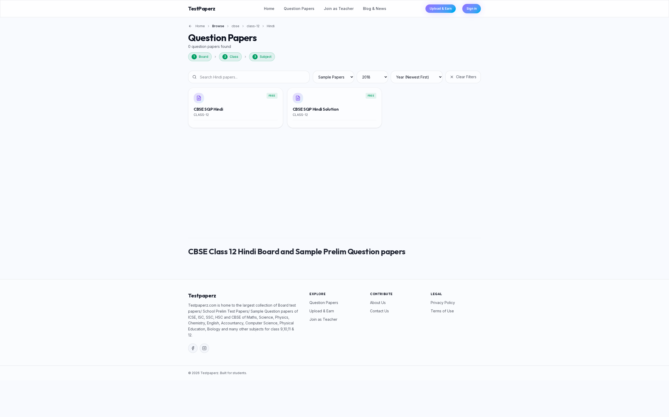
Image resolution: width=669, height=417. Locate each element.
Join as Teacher (339, 8)
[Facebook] (193, 348)
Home (269, 8)
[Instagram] (204, 348)
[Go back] (190, 26)
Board (201, 57)
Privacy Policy (443, 302)
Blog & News (374, 8)
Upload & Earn (441, 8)
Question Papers (299, 8)
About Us (378, 302)
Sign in (471, 8)
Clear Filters (466, 77)
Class (231, 57)
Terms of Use (442, 311)
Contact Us (379, 311)
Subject (263, 57)
